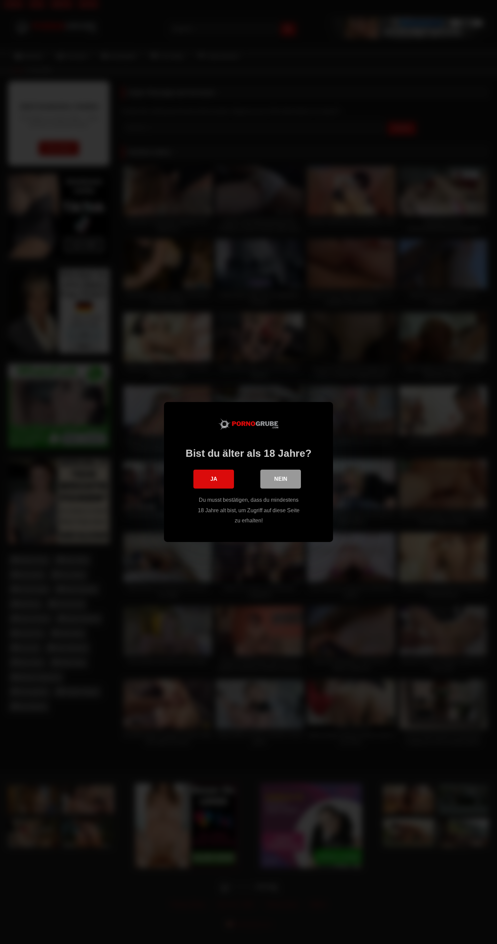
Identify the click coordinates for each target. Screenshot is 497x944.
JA (213, 479)
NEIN (280, 479)
